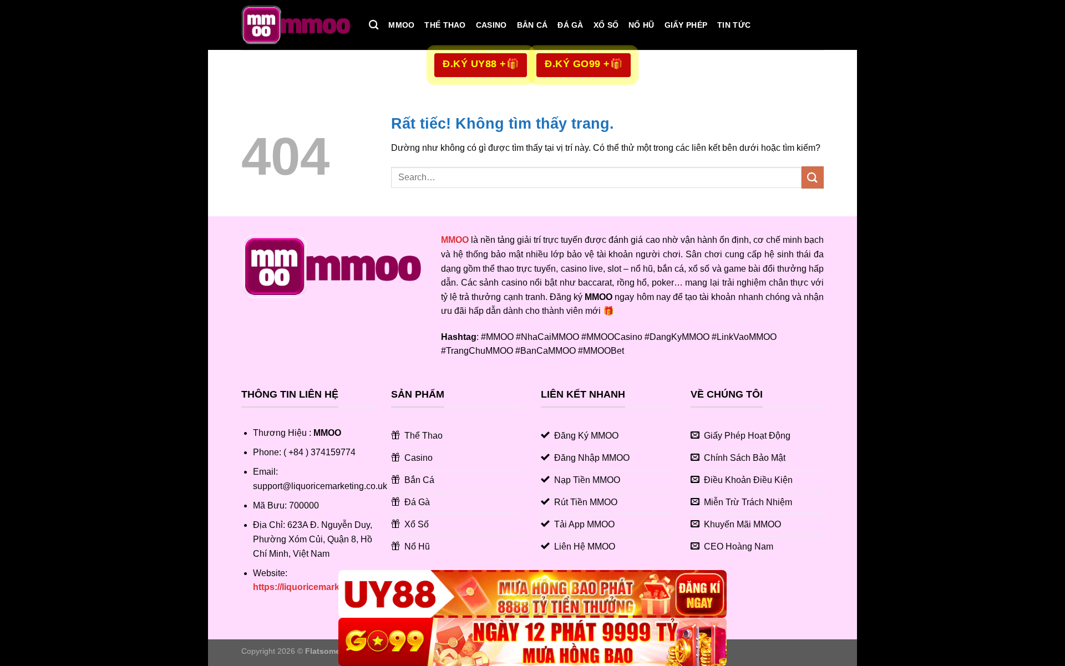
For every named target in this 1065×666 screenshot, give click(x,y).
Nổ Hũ (641, 25)
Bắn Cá (532, 25)
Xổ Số (606, 25)
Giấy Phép (686, 25)
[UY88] (532, 594)
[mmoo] (296, 24)
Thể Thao (444, 25)
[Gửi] (813, 177)
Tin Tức (733, 25)
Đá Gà (570, 25)
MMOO (401, 25)
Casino (491, 25)
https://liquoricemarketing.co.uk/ (320, 587)
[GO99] (532, 642)
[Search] (373, 25)
